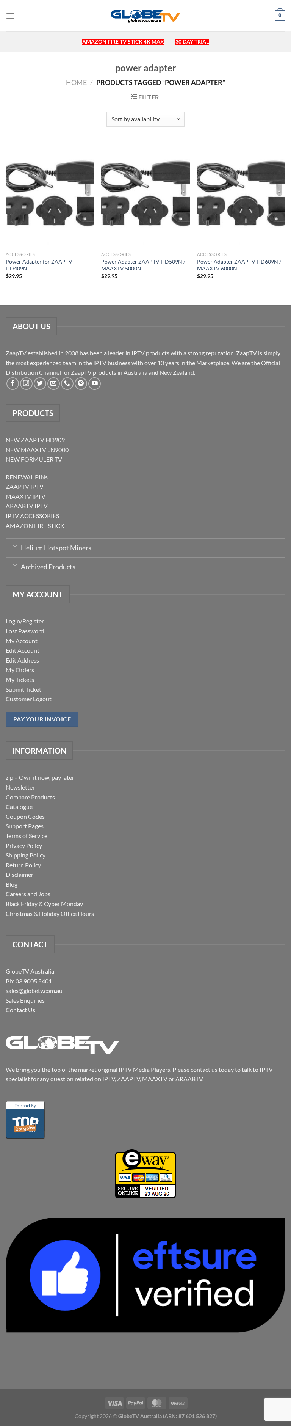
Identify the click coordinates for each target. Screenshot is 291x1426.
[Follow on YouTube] (94, 383)
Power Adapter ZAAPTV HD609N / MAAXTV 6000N (239, 265)
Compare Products (30, 797)
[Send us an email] (53, 383)
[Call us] (67, 383)
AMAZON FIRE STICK (35, 525)
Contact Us (20, 1009)
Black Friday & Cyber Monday (44, 903)
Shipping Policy (25, 855)
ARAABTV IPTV (27, 505)
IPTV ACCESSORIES (32, 515)
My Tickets (20, 679)
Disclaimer (19, 874)
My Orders (20, 669)
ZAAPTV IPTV (25, 486)
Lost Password (25, 630)
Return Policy (23, 864)
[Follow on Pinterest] (81, 383)
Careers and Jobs (28, 893)
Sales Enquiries (25, 1000)
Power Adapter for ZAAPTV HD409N (39, 265)
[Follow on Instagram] (26, 383)
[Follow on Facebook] (12, 383)
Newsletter (20, 787)
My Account (22, 640)
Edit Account (22, 650)
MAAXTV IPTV (25, 496)
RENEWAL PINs (27, 477)
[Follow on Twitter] (40, 383)
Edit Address (22, 660)
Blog (11, 884)
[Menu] (10, 15)
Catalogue (19, 806)
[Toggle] (15, 545)
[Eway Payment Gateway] (145, 1172)
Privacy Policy (24, 845)
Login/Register (25, 621)
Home (76, 82)
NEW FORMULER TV (34, 459)
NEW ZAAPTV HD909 (35, 439)
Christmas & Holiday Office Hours (50, 913)
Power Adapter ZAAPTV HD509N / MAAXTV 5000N (143, 265)
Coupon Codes (25, 816)
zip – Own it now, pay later (40, 777)
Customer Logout (29, 698)
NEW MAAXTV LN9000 (37, 449)
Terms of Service (26, 835)
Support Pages (25, 825)
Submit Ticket (23, 689)
